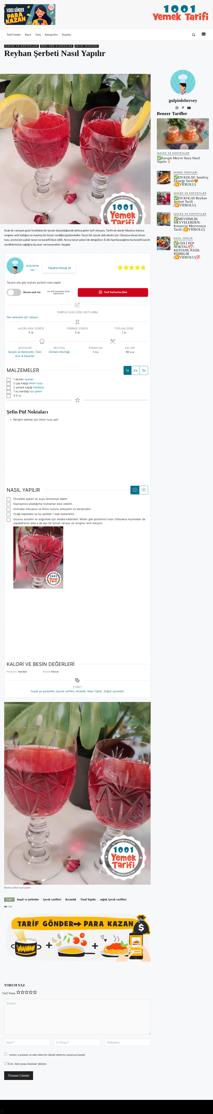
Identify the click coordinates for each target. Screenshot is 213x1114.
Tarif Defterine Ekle (115, 292)
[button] (193, 34)
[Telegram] (205, 64)
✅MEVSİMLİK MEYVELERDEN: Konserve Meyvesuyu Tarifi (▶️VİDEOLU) (190, 224)
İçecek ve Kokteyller (21, 46)
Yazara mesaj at (59, 268)
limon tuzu (36, 383)
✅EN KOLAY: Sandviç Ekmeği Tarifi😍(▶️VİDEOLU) (191, 180)
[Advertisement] (77, 451)
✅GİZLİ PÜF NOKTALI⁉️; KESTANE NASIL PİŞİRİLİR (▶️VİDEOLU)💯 (187, 250)
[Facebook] (176, 64)
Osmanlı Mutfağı (59, 351)
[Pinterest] (185, 64)
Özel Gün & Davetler (56, 46)
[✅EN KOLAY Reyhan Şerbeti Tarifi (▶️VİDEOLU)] (163, 198)
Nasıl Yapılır (94, 691)
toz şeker (36, 391)
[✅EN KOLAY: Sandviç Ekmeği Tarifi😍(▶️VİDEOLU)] (163, 177)
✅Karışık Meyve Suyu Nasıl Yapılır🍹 (178, 160)
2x (135, 370)
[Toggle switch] (14, 292)
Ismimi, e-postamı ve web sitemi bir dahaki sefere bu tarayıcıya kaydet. (47, 1055)
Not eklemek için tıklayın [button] (22, 317)
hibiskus (38, 387)
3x (144, 370)
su (19, 395)
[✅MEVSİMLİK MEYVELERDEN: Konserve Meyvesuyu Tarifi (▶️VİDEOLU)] (163, 219)
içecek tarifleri (65, 691)
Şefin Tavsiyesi (87, 46)
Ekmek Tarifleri (186, 172)
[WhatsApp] (195, 64)
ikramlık (81, 691)
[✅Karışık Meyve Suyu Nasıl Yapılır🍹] (183, 133)
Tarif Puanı (8, 993)
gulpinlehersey (183, 100)
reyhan (29, 379)
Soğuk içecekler (114, 691)
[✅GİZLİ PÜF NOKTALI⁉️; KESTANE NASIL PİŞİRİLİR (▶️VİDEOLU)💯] (163, 243)
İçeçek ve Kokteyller (21, 351)
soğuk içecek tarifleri (113, 899)
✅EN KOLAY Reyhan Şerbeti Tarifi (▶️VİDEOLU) (190, 201)
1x (127, 370)
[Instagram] (176, 107)
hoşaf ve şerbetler (42, 691)
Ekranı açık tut (32, 292)
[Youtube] (189, 107)
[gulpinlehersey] (182, 82)
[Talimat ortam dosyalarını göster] (135, 490)
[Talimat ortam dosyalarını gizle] (143, 490)
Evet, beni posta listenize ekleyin (26, 1063)
